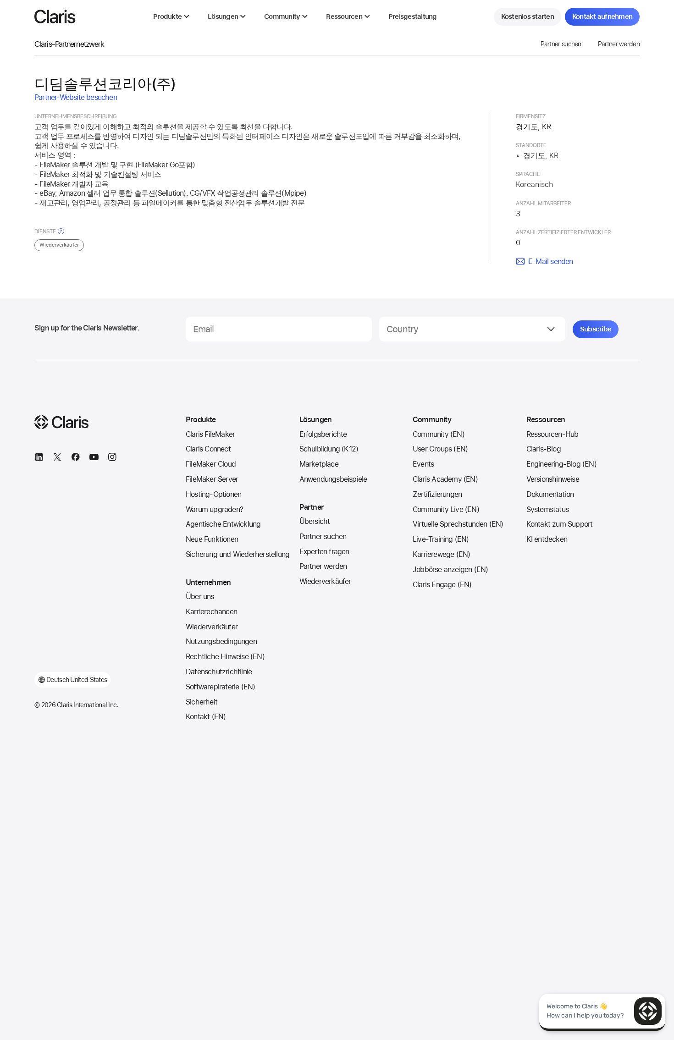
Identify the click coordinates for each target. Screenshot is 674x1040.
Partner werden (619, 44)
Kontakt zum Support (559, 524)
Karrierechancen (211, 611)
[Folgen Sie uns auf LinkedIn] (39, 458)
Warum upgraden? (214, 509)
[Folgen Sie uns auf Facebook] (75, 458)
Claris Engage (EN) (442, 584)
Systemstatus (547, 509)
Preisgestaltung (412, 16)
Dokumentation (550, 494)
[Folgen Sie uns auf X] (57, 458)
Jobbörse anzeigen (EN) (450, 569)
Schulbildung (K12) (329, 449)
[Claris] (55, 16)
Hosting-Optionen (213, 494)
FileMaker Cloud (211, 464)
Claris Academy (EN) (445, 479)
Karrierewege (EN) (441, 554)
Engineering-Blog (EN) (561, 464)
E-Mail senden (550, 261)
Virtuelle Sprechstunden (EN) (458, 524)
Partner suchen (561, 44)
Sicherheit (201, 702)
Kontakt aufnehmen (602, 16)
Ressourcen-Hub (552, 434)
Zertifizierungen (437, 494)
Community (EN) (438, 434)
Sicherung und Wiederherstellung (237, 554)
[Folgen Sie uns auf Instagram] (112, 458)
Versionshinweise (552, 479)
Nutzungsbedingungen (221, 641)
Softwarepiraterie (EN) (220, 686)
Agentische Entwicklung (223, 524)
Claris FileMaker (210, 434)
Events (423, 464)
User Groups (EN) (440, 449)
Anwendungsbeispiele (333, 479)
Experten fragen (324, 551)
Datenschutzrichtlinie (219, 671)
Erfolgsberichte (323, 434)
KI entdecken (546, 539)
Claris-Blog (543, 449)
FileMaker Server (212, 479)
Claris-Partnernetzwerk (69, 44)
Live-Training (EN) (441, 539)
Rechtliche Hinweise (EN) (225, 656)
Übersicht (314, 521)
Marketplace (318, 464)
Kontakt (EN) (206, 716)
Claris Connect (208, 449)
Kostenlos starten (527, 16)
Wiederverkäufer (212, 626)
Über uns (200, 596)
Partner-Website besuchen (75, 97)
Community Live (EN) (446, 509)
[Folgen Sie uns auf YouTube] (94, 458)
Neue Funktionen (212, 539)
